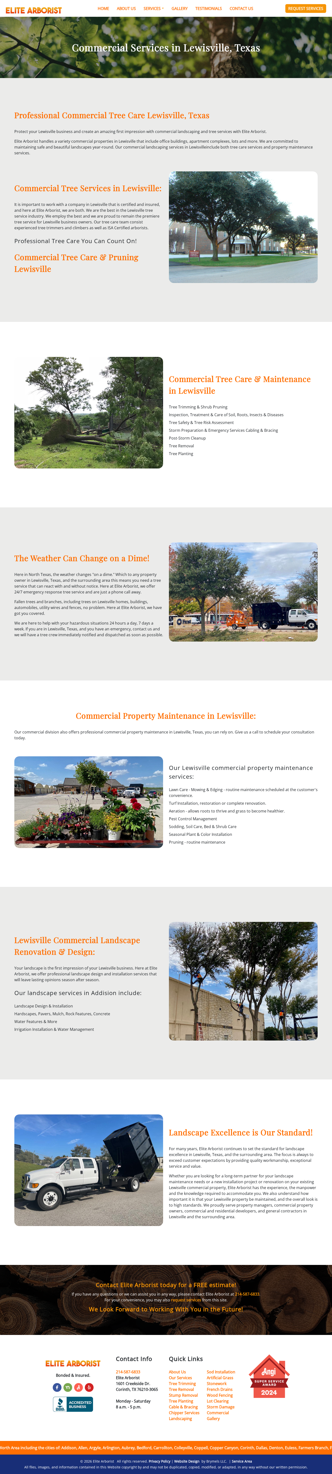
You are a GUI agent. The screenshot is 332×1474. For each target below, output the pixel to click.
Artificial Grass (220, 1377)
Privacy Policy (159, 1461)
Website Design (187, 1461)
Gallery (180, 8)
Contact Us (241, 8)
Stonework (217, 1383)
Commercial (218, 1412)
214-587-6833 (247, 1294)
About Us (126, 8)
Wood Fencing (220, 1395)
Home (103, 8)
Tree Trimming (182, 1383)
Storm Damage (221, 1407)
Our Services (180, 1377)
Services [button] (152, 8)
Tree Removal (181, 1389)
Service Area (242, 1461)
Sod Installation (221, 1372)
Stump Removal (183, 1395)
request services (186, 1300)
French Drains (220, 1389)
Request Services (305, 8)
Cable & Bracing (183, 1407)
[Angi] (78, 1387)
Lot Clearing (218, 1401)
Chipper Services (184, 1412)
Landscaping (180, 1418)
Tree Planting (181, 1401)
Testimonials (208, 8)
